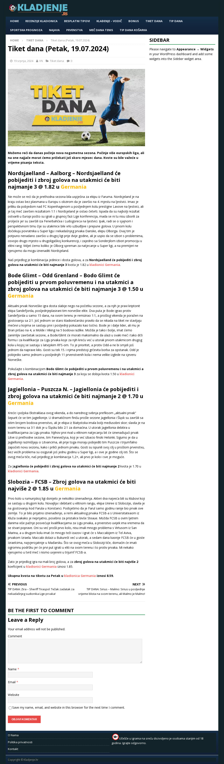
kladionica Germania (80, 576)
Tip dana (176, 21)
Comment (15, 636)
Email (12, 682)
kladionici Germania (104, 265)
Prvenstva (74, 30)
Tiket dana (154, 21)
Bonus (133, 21)
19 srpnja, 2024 (23, 61)
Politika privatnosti (20, 742)
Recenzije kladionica (41, 21)
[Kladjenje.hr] (39, 14)
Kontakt (13, 749)
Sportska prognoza (26, 30)
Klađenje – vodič (109, 21)
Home (14, 21)
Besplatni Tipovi (77, 21)
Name (13, 669)
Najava (54, 30)
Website (13, 695)
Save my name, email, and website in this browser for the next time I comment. (68, 707)
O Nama (13, 735)
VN (41, 61)
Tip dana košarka (133, 30)
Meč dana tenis (101, 30)
